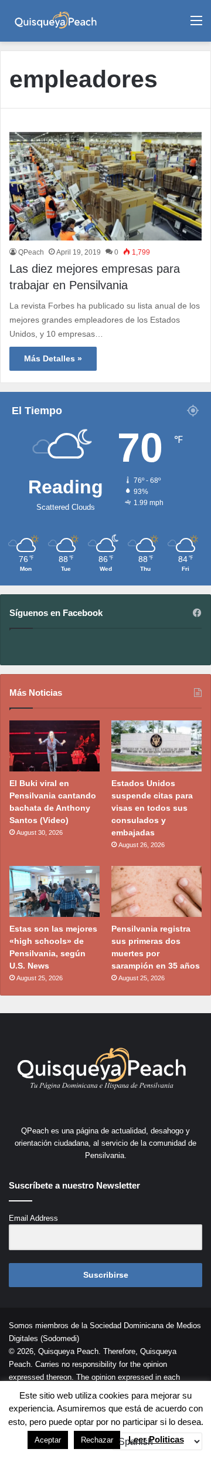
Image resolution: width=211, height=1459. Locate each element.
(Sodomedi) (59, 1338)
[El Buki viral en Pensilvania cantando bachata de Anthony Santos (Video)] (54, 745)
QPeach (31, 252)
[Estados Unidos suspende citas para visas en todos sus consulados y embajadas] (156, 745)
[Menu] (196, 25)
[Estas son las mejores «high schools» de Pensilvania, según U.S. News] (54, 891)
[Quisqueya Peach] (56, 20)
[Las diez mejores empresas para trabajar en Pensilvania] (105, 186)
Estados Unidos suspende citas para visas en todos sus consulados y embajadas (152, 807)
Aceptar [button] (48, 1440)
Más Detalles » (53, 358)
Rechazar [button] (97, 1440)
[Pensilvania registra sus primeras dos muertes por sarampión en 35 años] (156, 891)
